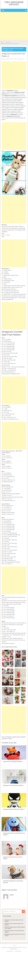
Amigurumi (8, 42)
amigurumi (13, 114)
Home (2, 42)
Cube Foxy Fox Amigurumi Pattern (12, 761)
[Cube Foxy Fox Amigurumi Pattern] (14, 752)
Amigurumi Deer (14, 48)
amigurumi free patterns (10, 95)
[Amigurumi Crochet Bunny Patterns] (14, 776)
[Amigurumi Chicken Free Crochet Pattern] (14, 848)
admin (4, 58)
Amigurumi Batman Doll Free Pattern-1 (14, 809)
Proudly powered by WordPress (8, 947)
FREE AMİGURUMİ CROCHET (14, 3)
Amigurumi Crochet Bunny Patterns (13, 785)
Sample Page (10, 951)
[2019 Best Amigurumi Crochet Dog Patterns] (14, 872)
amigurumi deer (16, 737)
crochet (11, 50)
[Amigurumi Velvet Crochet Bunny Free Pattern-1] (14, 824)
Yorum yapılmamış (20, 58)
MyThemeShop (13, 949)
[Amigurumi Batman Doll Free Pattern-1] (14, 800)
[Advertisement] (14, 26)
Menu (3, 10)
